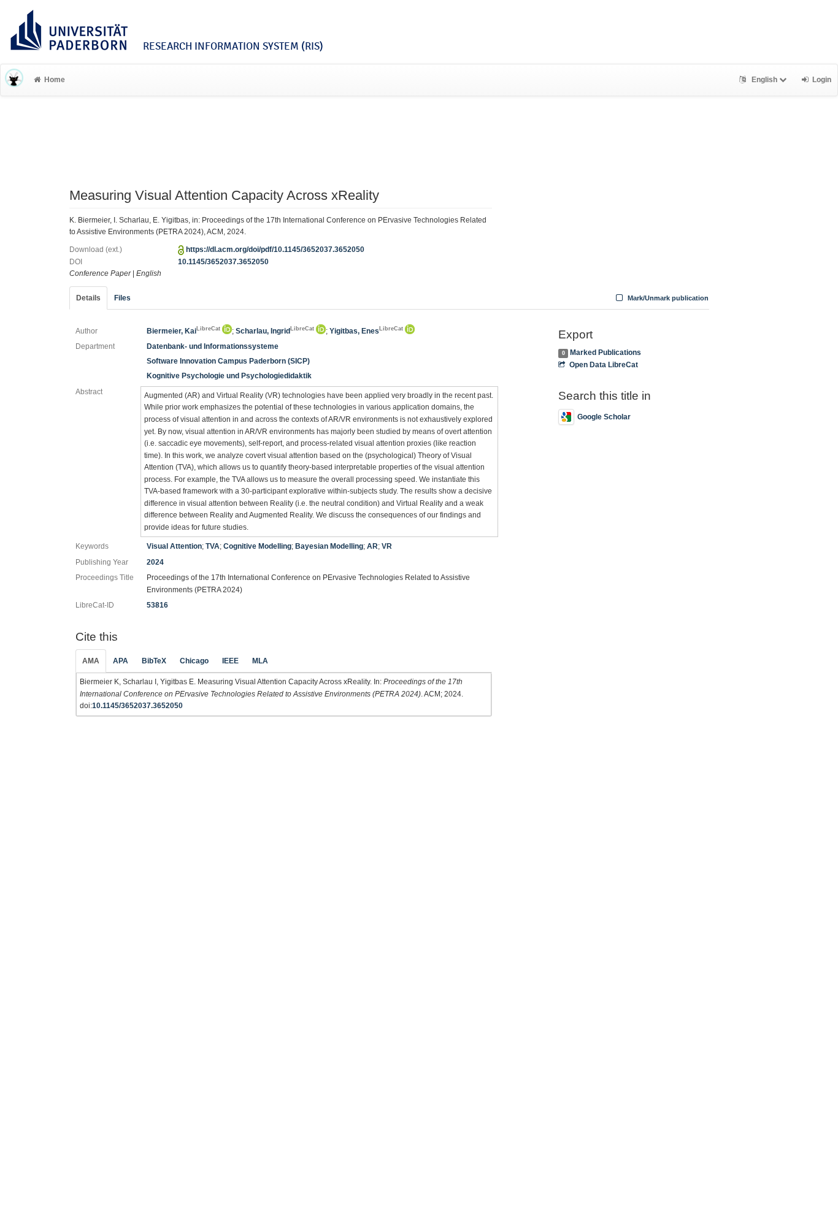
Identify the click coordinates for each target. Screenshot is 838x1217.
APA (120, 661)
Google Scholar (604, 417)
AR (372, 546)
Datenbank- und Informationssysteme (213, 346)
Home (54, 79)
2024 (155, 562)
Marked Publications (605, 352)
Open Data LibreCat (603, 365)
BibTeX (154, 661)
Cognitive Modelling (257, 546)
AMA (90, 661)
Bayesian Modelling (329, 546)
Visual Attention (174, 546)
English (764, 79)
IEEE (230, 661)
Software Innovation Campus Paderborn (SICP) (228, 361)
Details (88, 298)
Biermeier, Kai (183, 331)
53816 (157, 605)
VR (387, 546)
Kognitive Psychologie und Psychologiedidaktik (229, 376)
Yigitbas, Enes (366, 331)
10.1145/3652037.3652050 (223, 262)
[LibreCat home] (14, 79)
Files (122, 298)
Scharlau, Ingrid (275, 331)
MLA (260, 661)
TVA (213, 546)
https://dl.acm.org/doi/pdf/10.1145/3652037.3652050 (275, 249)
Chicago (194, 661)
